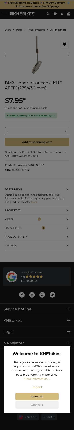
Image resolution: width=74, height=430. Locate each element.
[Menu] (4, 13)
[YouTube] (42, 295)
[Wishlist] (55, 13)
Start (8, 29)
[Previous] (5, 54)
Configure (37, 404)
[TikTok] (52, 295)
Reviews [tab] (10, 245)
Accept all (37, 396)
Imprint (37, 387)
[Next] (69, 54)
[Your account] (62, 13)
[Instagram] (32, 295)
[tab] (37, 195)
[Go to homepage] (22, 14)
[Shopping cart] (68, 13)
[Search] (48, 13)
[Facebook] (22, 295)
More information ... (37, 378)
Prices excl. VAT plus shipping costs (26, 107)
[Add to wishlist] (64, 44)
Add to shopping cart (37, 142)
